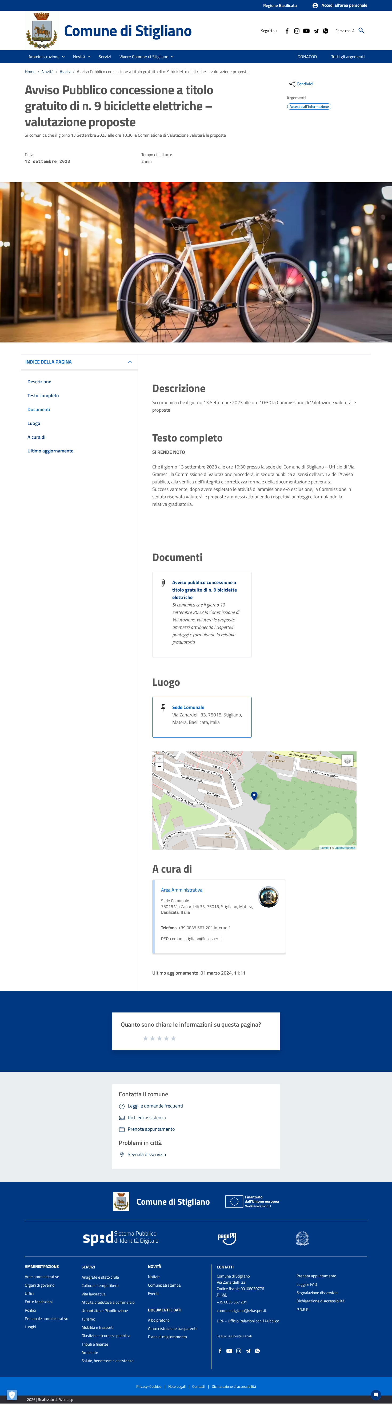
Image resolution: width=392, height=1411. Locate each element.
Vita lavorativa (94, 1294)
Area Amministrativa (181, 889)
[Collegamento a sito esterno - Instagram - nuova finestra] (296, 30)
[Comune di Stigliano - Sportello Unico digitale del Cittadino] (42, 30)
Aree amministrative (42, 1277)
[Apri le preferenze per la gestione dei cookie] (13, 1396)
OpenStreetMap (345, 847)
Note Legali (177, 1386)
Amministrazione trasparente (173, 1328)
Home (30, 71)
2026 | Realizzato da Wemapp (50, 1399)
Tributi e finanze (95, 1344)
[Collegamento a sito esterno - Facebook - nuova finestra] (287, 30)
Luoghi (30, 1327)
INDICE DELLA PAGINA (48, 361)
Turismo (88, 1319)
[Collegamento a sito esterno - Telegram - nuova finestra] (316, 30)
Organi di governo (39, 1285)
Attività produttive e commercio (108, 1302)
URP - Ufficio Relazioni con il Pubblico (248, 1321)
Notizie (154, 1277)
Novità (48, 71)
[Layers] (347, 760)
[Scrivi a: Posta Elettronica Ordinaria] (254, 1316)
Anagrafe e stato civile (100, 1277)
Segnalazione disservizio (317, 1293)
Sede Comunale (188, 707)
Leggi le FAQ (307, 1284)
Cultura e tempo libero (100, 1285)
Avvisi (65, 71)
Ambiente (90, 1352)
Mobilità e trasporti (97, 1327)
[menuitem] (307, 56)
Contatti (225, 1267)
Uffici (29, 1293)
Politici (30, 1310)
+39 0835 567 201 (232, 1302)
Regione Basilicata (280, 5)
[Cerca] (361, 30)
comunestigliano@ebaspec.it (241, 1310)
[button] (339, 5)
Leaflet (325, 847)
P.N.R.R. (303, 1309)
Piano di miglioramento (167, 1337)
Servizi (88, 1267)
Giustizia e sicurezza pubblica (106, 1336)
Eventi (153, 1293)
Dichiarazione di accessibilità (321, 1301)
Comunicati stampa (164, 1285)
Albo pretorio (159, 1320)
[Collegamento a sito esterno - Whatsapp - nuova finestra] (325, 30)
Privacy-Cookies (149, 1386)
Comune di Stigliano (128, 30)
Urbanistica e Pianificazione (105, 1310)
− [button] (159, 766)
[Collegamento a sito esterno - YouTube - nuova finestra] (306, 30)
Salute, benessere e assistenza (108, 1361)
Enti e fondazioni (39, 1302)
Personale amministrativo (46, 1318)
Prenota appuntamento (316, 1276)
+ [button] (159, 758)
